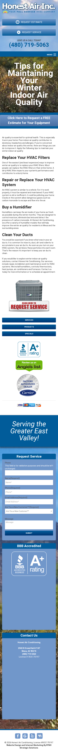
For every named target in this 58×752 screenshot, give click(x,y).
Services (29, 320)
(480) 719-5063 (29, 45)
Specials (29, 334)
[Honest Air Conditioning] (29, 10)
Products (29, 327)
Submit (29, 533)
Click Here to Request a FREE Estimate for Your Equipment (29, 120)
